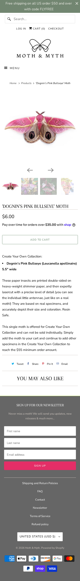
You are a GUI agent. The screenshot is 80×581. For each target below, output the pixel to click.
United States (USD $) (38, 536)
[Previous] (29, 169)
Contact (40, 500)
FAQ (40, 491)
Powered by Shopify (52, 548)
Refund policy (40, 524)
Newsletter (40, 508)
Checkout (56, 28)
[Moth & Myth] (40, 48)
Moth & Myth (32, 548)
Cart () (38, 28)
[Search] (9, 19)
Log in (21, 28)
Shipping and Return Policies (40, 483)
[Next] (50, 169)
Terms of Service (40, 516)
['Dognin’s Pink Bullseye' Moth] (40, 128)
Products (26, 83)
